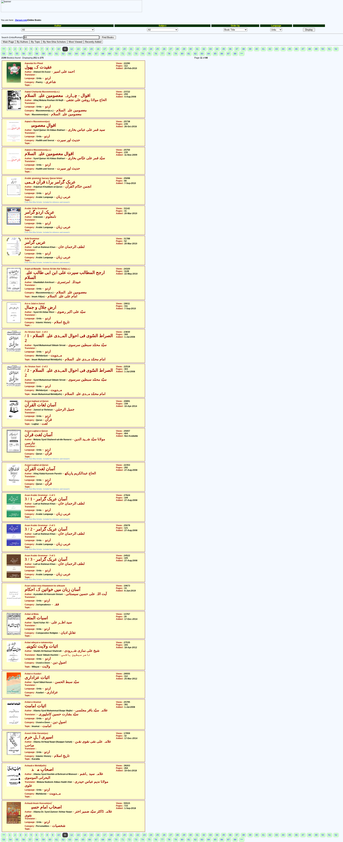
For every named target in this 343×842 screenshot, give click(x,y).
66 (89, 53)
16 (98, 49)
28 (177, 49)
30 (190, 49)
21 (131, 49)
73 (136, 53)
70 (116, 53)
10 (58, 49)
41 (263, 49)
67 (96, 53)
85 (215, 53)
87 (228, 53)
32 (204, 49)
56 (23, 53)
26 (164, 49)
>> (241, 53)
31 (197, 49)
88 (235, 53)
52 (336, 49)
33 (210, 49)
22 (137, 49)
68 (103, 53)
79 (175, 53)
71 (122, 53)
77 (162, 53)
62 (63, 53)
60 (50, 53)
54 (10, 53)
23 (144, 49)
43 (276, 49)
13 (78, 49)
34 (217, 49)
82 (195, 53)
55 (17, 53)
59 (43, 53)
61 (56, 53)
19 (118, 49)
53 (4, 53)
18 (111, 49)
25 (157, 49)
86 (222, 53)
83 (202, 53)
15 (91, 49)
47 (303, 49)
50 (323, 49)
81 (189, 53)
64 (76, 53)
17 (104, 49)
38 (243, 49)
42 (270, 49)
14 (85, 49)
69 (109, 53)
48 (309, 49)
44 (283, 49)
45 (290, 49)
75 (149, 53)
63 (70, 53)
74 (142, 53)
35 (223, 49)
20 (124, 49)
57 (30, 53)
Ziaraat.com (21, 20)
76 (156, 53)
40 (256, 49)
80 (182, 53)
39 (250, 49)
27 (171, 49)
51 (329, 49)
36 (230, 49)
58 (37, 53)
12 (71, 49)
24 (151, 49)
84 (208, 53)
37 (237, 49)
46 (296, 49)
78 (169, 53)
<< (4, 49)
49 (316, 49)
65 (83, 53)
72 (129, 53)
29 (184, 49)
